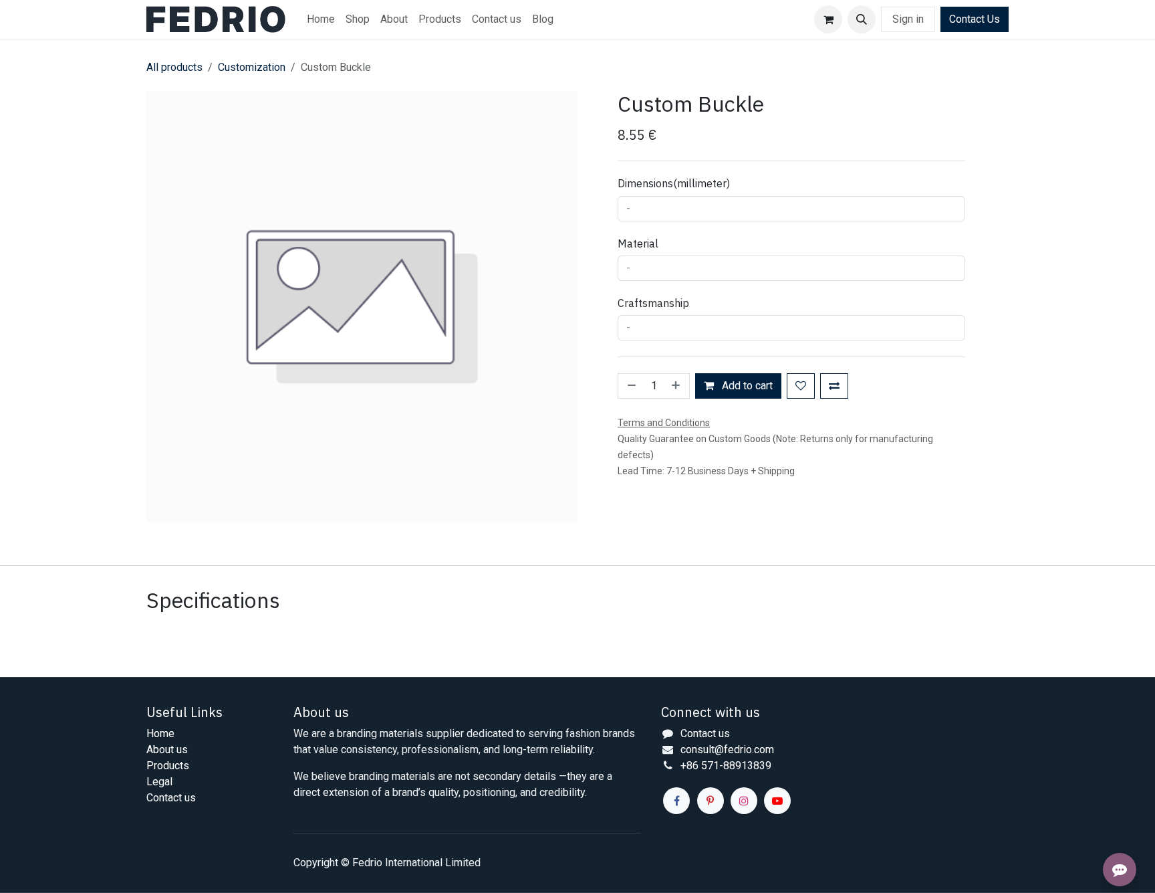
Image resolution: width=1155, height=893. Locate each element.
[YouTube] (777, 800)
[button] (862, 19)
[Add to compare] (834, 386)
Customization (251, 67)
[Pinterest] (710, 800)
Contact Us (974, 19)
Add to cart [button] (746, 385)
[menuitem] (320, 19)
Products (167, 765)
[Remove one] (630, 386)
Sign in (908, 19)
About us (167, 749)
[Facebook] (676, 800)
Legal (159, 781)
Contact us (171, 797)
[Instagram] (744, 800)
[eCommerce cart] (828, 19)
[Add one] (677, 386)
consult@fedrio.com (727, 749)
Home (160, 733)
